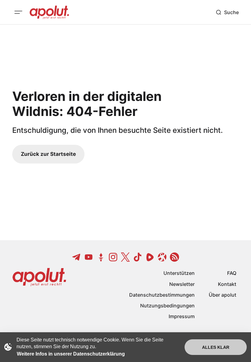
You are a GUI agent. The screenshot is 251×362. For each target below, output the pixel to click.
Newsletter (182, 284)
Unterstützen (179, 273)
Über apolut (222, 295)
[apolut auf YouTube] (88, 257)
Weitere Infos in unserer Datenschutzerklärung (71, 353)
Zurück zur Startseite (48, 154)
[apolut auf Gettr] (101, 257)
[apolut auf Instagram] (113, 257)
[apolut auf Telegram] (76, 257)
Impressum (182, 316)
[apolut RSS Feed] (174, 257)
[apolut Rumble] (150, 257)
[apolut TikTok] (137, 257)
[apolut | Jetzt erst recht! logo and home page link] (49, 12)
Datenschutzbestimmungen (162, 295)
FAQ (231, 273)
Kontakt (227, 284)
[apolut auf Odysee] (162, 257)
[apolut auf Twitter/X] (125, 257)
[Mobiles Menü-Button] (18, 12)
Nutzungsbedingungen (167, 305)
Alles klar (215, 347)
